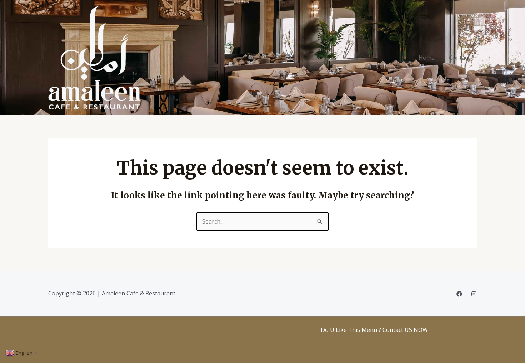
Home (427, 58)
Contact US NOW (405, 330)
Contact (459, 58)
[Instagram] (474, 294)
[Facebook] (459, 294)
